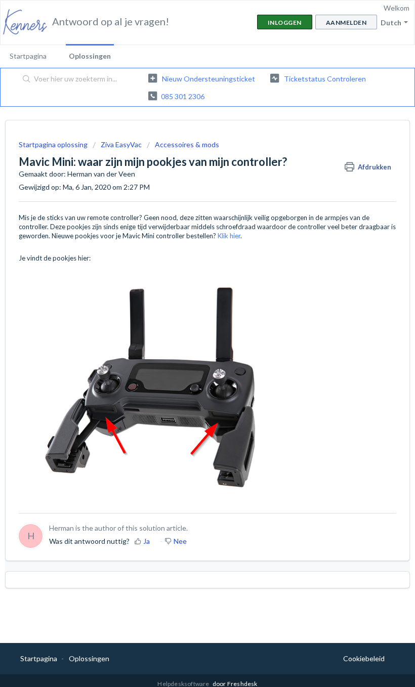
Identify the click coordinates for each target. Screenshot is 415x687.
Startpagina (28, 56)
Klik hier (229, 236)
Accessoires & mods (187, 144)
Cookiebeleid (364, 658)
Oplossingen (90, 56)
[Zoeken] (24, 79)
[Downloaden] (189, 339)
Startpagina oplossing (54, 144)
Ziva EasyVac (121, 144)
